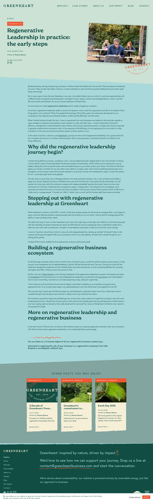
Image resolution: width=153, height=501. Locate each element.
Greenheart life (15, 24)
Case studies (80, 5)
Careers (6, 476)
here (101, 341)
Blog (131, 5)
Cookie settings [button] (135, 497)
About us (98, 5)
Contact (144, 5)
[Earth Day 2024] (110, 405)
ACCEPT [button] (146, 497)
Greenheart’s (63, 135)
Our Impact (116, 5)
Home (6, 461)
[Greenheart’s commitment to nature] (76, 405)
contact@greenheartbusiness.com (66, 465)
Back (11, 18)
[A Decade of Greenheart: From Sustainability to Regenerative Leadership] (42, 405)
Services (62, 5)
